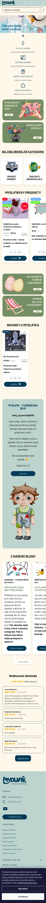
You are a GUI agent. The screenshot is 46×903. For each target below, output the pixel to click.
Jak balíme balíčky (9, 838)
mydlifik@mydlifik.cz (14, 797)
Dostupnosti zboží (9, 834)
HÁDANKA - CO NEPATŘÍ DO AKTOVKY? (16, 581)
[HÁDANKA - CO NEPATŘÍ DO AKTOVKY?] (16, 569)
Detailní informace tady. (27, 883)
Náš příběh (23, 473)
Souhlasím (23, 896)
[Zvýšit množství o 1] (19, 252)
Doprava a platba (9, 830)
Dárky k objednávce (9, 845)
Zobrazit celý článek (16, 648)
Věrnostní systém (8, 853)
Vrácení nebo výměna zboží (12, 849)
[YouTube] (5, 808)
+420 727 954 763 (14, 802)
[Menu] (43, 3)
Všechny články (23, 662)
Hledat (40, 10)
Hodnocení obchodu (23, 676)
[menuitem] (12, 177)
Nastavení (23, 888)
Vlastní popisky (8, 841)
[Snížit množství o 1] (11, 252)
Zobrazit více (23, 758)
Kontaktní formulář (15, 817)
